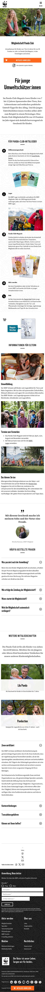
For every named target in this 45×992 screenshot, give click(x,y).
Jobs (25, 923)
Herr (14, 886)
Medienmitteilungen (8, 946)
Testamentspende (7, 929)
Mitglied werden (7, 923)
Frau (6, 886)
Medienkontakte (7, 949)
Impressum (27, 949)
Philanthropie (6, 931)
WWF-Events (5, 934)
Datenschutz (28, 946)
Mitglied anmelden (24, 988)
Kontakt (26, 929)
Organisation (28, 926)
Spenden (4, 926)
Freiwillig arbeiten (7, 937)
